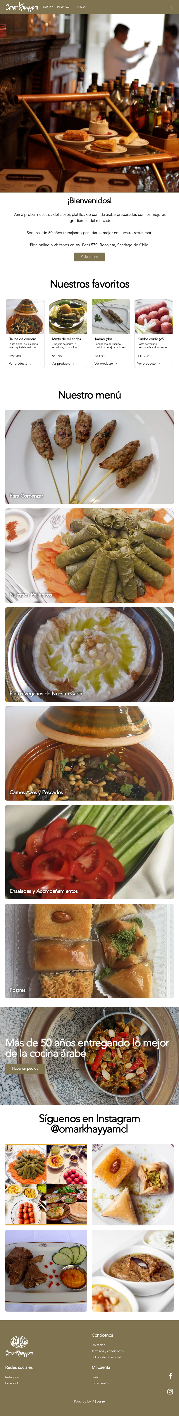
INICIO (48, 6)
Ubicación (98, 1345)
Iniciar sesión (100, 1383)
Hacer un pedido (25, 1069)
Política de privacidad (106, 1357)
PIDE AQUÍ (64, 6)
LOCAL (82, 6)
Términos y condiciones (108, 1351)
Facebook (12, 1383)
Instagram (12, 1377)
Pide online (89, 257)
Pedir (95, 1377)
